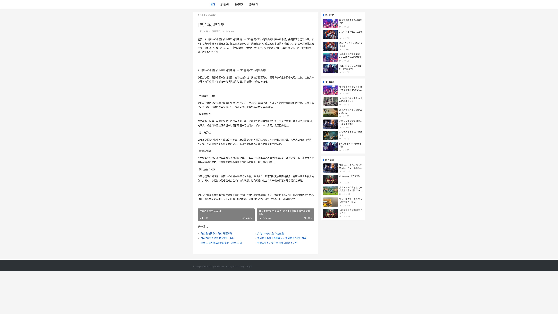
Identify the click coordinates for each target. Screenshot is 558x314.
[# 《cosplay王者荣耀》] (330, 176)
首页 (213, 4)
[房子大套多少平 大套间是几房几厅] (330, 110)
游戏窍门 (253, 4)
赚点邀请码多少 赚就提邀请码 (216, 233)
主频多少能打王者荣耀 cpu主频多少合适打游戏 (281, 238)
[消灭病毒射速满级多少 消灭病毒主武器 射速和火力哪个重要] (330, 87)
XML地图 (248, 267)
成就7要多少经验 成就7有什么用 (217, 238)
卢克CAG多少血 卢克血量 (270, 233)
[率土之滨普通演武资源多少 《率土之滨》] (330, 66)
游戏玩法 (239, 4)
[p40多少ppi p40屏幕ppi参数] (330, 144)
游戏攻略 (224, 4)
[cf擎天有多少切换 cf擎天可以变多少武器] (330, 121)
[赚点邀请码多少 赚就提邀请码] (330, 20)
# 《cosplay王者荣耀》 (350, 176)
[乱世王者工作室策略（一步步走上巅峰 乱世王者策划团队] (330, 188)
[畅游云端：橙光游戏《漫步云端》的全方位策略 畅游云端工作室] (330, 165)
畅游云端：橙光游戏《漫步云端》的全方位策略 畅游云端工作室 (350, 168)
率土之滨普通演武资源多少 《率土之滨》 (222, 242)
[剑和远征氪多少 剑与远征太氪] (330, 132)
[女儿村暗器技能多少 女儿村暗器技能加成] (330, 98)
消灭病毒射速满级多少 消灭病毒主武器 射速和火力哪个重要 (350, 90)
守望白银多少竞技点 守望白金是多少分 (277, 242)
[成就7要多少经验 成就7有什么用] (330, 43)
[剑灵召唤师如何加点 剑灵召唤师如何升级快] (330, 199)
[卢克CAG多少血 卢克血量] (330, 32)
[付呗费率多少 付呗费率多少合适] (330, 210)
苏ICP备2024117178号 (235, 267)
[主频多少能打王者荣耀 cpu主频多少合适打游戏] (330, 54)
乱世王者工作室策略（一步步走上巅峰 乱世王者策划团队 (350, 190)
